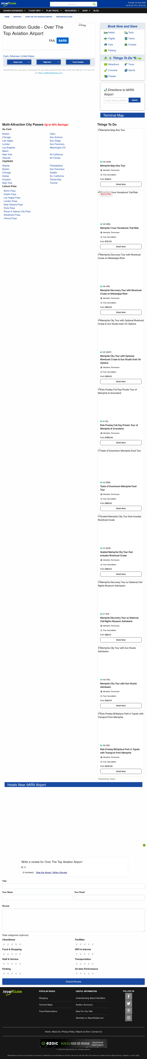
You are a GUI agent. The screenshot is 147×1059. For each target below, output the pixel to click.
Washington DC (58, 147)
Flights (111, 38)
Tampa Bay (55, 179)
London (6, 144)
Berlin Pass (10, 190)
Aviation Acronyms (84, 1004)
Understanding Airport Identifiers (90, 998)
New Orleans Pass (13, 204)
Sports (131, 70)
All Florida (55, 157)
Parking (112, 50)
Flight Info (47, 62)
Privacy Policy (68, 1031)
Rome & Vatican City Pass (17, 211)
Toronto (54, 182)
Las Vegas (7, 140)
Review (5, 905)
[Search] (94, 4)
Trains (131, 38)
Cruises (132, 44)
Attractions (113, 64)
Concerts (112, 70)
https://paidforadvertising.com (50, 72)
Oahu (52, 133)
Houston (6, 179)
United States (27, 56)
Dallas (5, 176)
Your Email (79, 892)
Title (4, 880)
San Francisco (57, 144)
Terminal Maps (46, 1004)
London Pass (10, 201)
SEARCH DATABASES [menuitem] (13, 10)
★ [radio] (4, 944)
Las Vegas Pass (12, 197)
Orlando (6, 157)
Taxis (131, 32)
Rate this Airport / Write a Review (51, 872)
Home (7, 17)
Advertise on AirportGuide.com (90, 1017)
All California (56, 154)
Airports (17, 17)
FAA (52, 40)
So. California (57, 176)
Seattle (53, 172)
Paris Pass (9, 208)
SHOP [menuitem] (85, 10)
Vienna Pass (10, 218)
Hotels (111, 32)
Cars (110, 44)
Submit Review (73, 981)
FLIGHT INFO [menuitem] (34, 10)
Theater (112, 76)
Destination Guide (64, 17)
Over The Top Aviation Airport (38, 17)
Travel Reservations (48, 1011)
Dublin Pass (10, 194)
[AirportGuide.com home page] (8, 3)
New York (7, 154)
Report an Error (83, 1031)
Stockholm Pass (12, 214)
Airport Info (17, 62)
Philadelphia (56, 165)
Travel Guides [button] (78, 62)
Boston (5, 133)
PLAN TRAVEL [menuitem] (52, 10)
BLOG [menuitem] (96, 10)
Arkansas (14, 56)
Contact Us (97, 1031)
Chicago (6, 137)
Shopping (43, 998)
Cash (6, 56)
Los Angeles (8, 147)
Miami (5, 151)
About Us (56, 1031)
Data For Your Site (84, 1011)
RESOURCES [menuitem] (71, 10)
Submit (135, 100)
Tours (131, 64)
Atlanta (5, 165)
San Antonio (56, 137)
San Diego (55, 140)
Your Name (7, 892)
